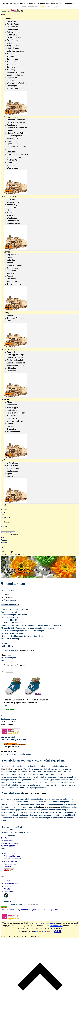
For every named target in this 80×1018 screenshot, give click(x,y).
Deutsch (7, 522)
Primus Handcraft (15, 665)
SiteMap (7, 886)
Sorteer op (3, 671)
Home (6, 595)
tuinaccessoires (35, 793)
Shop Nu (8, 112)
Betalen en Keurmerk (12, 859)
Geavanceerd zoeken (9, 535)
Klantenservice (10, 864)
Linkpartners (9, 892)
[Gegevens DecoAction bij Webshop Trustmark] (9, 872)
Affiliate (7, 889)
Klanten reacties (10, 861)
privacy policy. (52, 910)
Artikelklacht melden (12, 856)
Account (4, 509)
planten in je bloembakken (49, 807)
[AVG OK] (6, 897)
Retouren (7, 867)
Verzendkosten (10, 853)
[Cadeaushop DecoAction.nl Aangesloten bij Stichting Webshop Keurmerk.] (17, 11)
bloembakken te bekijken (11, 769)
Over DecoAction (11, 883)
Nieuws (7, 881)
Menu (3, 14)
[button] (14, 700)
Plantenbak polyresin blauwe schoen (20, 702)
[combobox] (8, 532)
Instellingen (5, 512)
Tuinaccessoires (10, 597)
